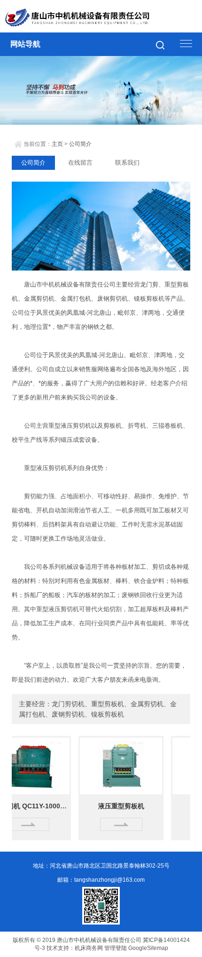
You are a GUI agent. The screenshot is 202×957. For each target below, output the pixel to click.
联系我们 (127, 162)
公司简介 (80, 144)
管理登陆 (115, 948)
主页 (57, 144)
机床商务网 (89, 948)
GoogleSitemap (148, 948)
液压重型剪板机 (112, 806)
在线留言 (80, 162)
